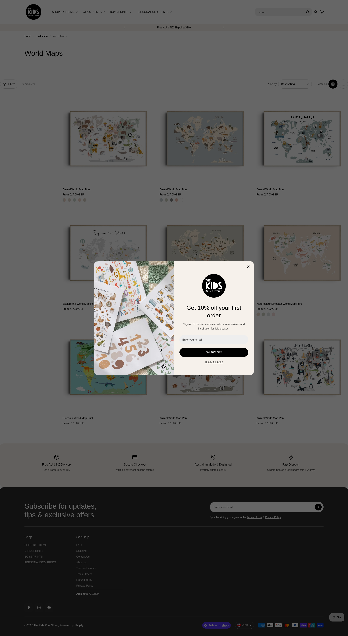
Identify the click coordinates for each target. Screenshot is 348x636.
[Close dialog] (248, 266)
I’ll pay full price (214, 361)
